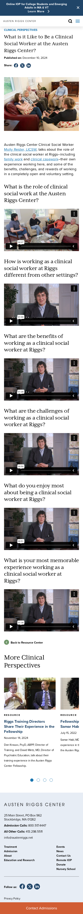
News (59, 851)
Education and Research (19, 860)
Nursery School (65, 869)
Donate (61, 865)
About (8, 856)
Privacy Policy (12, 898)
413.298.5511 (34, 831)
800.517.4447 (37, 825)
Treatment (10, 847)
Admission (10, 851)
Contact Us (63, 856)
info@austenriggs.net (18, 838)
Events (60, 847)
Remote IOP (64, 860)
